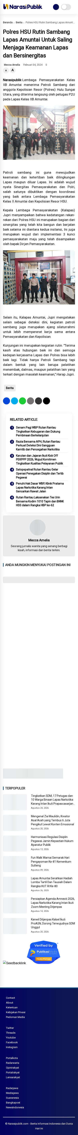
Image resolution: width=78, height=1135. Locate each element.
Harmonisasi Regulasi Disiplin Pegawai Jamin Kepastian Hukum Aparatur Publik (52, 840)
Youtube (11, 1037)
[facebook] (6, 400)
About (9, 1002)
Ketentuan (12, 1007)
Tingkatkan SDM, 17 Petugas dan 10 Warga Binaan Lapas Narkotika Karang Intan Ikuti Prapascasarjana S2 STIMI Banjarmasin (53, 800)
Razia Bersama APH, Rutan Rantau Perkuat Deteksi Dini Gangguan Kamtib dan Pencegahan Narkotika (38, 445)
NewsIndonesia (15, 1107)
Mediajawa (12, 1092)
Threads (10, 1032)
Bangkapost (13, 1102)
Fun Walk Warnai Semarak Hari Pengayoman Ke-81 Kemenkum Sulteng (51, 861)
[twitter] (14, 400)
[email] (38, 400)
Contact (10, 997)
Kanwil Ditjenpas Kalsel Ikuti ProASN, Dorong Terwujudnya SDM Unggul (53, 923)
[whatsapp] (22, 400)
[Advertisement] (39, 628)
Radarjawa (12, 1088)
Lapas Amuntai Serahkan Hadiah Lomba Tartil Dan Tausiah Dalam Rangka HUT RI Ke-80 (51, 882)
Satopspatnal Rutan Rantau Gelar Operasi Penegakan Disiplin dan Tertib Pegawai (40, 473)
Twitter (10, 1027)
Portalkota (12, 1058)
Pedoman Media (15, 1017)
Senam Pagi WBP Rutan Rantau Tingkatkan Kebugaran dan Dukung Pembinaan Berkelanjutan (38, 431)
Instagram (12, 1047)
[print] (30, 400)
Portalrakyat (13, 1072)
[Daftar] (56, 7)
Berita (19, 22)
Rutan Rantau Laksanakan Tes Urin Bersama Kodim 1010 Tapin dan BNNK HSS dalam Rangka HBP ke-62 (40, 501)
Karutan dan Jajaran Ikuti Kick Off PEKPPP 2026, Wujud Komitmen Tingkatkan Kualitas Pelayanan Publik (39, 459)
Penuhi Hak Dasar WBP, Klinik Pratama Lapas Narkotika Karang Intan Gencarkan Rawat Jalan (40, 487)
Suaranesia (12, 1097)
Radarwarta (12, 1062)
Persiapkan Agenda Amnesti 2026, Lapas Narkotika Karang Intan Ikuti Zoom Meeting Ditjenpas (53, 902)
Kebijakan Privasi (15, 1012)
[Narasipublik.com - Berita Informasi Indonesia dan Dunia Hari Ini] (22, 10)
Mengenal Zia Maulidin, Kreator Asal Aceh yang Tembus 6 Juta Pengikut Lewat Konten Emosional (52, 820)
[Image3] (33, 777)
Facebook (12, 1042)
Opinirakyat (12, 1067)
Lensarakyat (13, 1077)
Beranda (8, 22)
